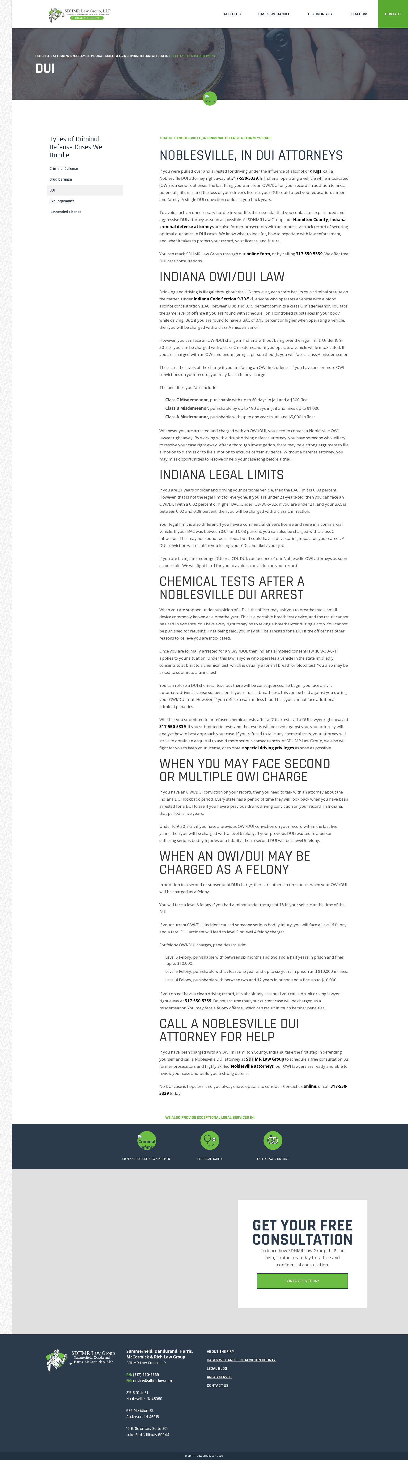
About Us (232, 14)
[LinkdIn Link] (305, 1354)
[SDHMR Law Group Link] (83, 1362)
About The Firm (220, 1351)
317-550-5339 (244, 178)
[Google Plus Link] (318, 1354)
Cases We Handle (274, 14)
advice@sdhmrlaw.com (152, 1380)
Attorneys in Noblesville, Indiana (77, 56)
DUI (52, 190)
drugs (315, 171)
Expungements (62, 201)
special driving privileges (269, 748)
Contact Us (218, 1385)
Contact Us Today (302, 1281)
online (310, 1086)
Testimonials (319, 14)
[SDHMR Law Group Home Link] (79, 12)
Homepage (42, 56)
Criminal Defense (64, 168)
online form (258, 253)
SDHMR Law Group (265, 1059)
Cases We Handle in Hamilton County (241, 1360)
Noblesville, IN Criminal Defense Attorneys (136, 56)
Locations (359, 14)
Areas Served (219, 1377)
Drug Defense (61, 179)
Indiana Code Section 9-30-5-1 (223, 299)
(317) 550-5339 (146, 1374)
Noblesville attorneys (252, 1066)
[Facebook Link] (293, 1354)
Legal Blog (217, 1368)
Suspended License (65, 212)
